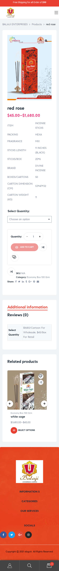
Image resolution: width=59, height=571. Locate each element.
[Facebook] (3, 534)
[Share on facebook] (15, 281)
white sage (18, 416)
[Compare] (43, 247)
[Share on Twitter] (19, 281)
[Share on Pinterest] (34, 281)
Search (29, 565)
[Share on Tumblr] (26, 281)
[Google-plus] (20, 534)
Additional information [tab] (27, 307)
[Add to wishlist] (15, 258)
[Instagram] (28, 534)
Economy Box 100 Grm (38, 277)
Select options (26, 430)
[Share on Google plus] (30, 281)
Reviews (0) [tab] (17, 315)
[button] (46, 40)
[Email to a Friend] (38, 281)
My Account (10, 565)
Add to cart (27, 247)
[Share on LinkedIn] (23, 281)
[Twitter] (11, 534)
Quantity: (16, 236)
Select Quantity (18, 211)
